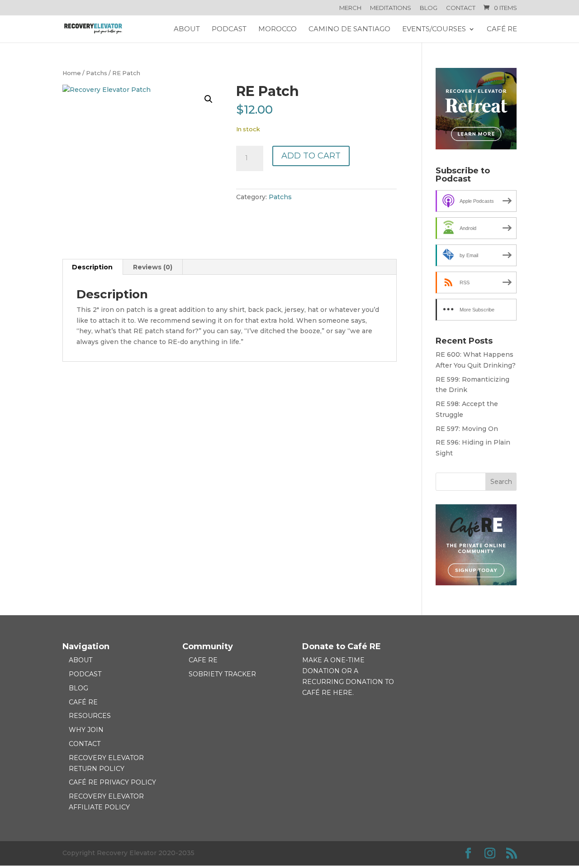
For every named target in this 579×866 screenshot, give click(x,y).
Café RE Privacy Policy (112, 782)
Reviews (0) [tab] (152, 267)
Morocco (277, 29)
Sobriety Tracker (222, 674)
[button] (208, 99)
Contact (460, 8)
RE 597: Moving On (467, 429)
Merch (350, 8)
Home (71, 73)
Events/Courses (434, 29)
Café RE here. (328, 693)
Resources (90, 716)
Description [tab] (92, 267)
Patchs (96, 73)
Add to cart (311, 156)
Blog (428, 8)
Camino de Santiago (349, 29)
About (187, 29)
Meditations (390, 8)
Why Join (86, 730)
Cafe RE (203, 660)
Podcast (229, 29)
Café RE (502, 29)
